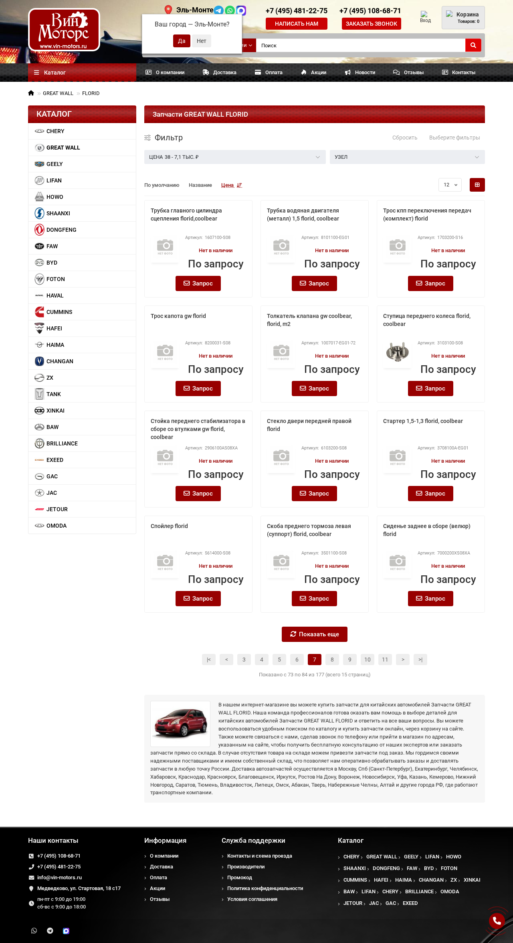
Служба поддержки (253, 840)
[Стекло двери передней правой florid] (281, 457)
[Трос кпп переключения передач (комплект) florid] (397, 247)
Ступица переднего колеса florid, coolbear (427, 320)
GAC (52, 476)
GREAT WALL (58, 93)
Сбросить (405, 137)
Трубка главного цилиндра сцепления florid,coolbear (186, 214)
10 (367, 659)
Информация (165, 840)
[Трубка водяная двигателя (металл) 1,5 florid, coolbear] (281, 247)
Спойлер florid (169, 526)
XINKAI (55, 410)
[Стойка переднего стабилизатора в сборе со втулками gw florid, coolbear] (165, 457)
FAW (52, 246)
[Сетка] (477, 185)
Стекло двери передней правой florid (309, 425)
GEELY (54, 164)
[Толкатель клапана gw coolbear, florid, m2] (281, 352)
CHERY (55, 131)
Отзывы (414, 72)
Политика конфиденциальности (265, 888)
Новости (365, 72)
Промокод (239, 877)
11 (385, 659)
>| (420, 659)
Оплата (274, 72)
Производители (246, 867)
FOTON (55, 279)
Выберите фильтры (454, 137)
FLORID (91, 93)
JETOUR (57, 509)
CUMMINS (59, 312)
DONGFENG (61, 230)
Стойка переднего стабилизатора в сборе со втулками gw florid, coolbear (198, 429)
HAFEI (54, 328)
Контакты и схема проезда (259, 856)
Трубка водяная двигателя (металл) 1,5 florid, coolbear (303, 214)
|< (209, 659)
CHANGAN (59, 361)
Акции (318, 72)
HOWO (54, 197)
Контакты (463, 72)
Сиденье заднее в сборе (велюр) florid (427, 530)
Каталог (351, 840)
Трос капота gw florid (178, 316)
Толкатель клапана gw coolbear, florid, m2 (309, 320)
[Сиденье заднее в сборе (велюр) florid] (397, 562)
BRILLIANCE (62, 443)
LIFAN (54, 180)
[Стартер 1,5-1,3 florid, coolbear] (397, 457)
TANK (53, 394)
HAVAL (55, 295)
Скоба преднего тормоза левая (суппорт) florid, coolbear (309, 530)
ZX (49, 377)
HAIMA (55, 345)
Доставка (224, 72)
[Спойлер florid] (165, 562)
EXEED (54, 460)
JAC (51, 493)
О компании (170, 72)
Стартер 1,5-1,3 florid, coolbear (423, 421)
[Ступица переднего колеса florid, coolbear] (397, 352)
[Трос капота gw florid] (165, 352)
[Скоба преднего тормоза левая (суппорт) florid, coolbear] (281, 562)
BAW (52, 427)
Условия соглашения (252, 899)
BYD (51, 262)
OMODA (56, 525)
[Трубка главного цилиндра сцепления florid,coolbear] (165, 247)
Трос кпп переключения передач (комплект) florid (427, 214)
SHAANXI (58, 213)
